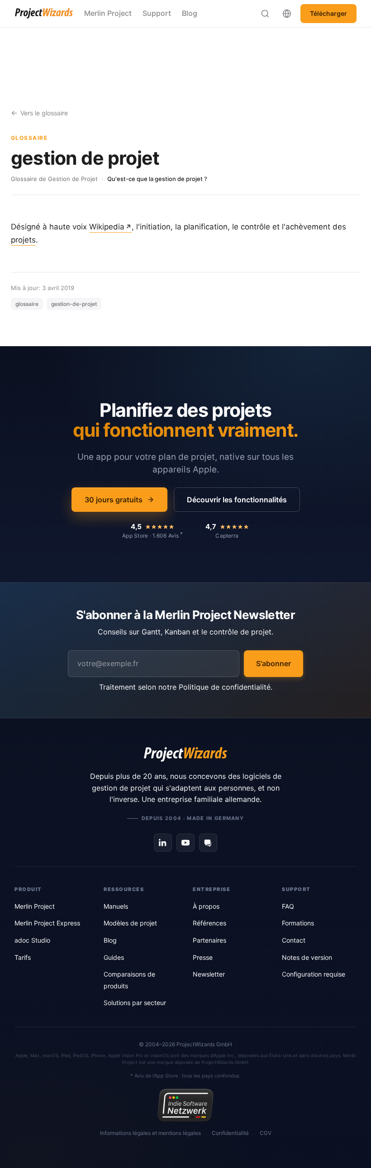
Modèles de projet (130, 923)
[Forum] (208, 843)
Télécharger (328, 13)
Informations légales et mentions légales (150, 1133)
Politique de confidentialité (225, 686)
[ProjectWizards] (185, 754)
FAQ (288, 906)
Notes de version (307, 957)
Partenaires (209, 940)
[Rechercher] (265, 13)
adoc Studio (32, 940)
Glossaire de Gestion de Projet (54, 178)
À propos (206, 906)
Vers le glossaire (44, 113)
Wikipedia (106, 226)
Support (157, 13)
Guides (114, 957)
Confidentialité (230, 1133)
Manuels (116, 906)
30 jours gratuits (114, 499)
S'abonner (273, 663)
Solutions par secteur (135, 1002)
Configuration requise (313, 974)
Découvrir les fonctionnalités (237, 499)
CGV (265, 1133)
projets (23, 239)
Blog (189, 13)
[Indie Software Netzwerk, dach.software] (185, 1105)
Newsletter (209, 974)
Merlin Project (108, 13)
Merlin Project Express (47, 923)
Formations (298, 923)
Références (209, 923)
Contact (293, 940)
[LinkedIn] (163, 843)
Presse (203, 957)
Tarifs (22, 957)
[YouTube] (185, 843)
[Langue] (287, 13)
